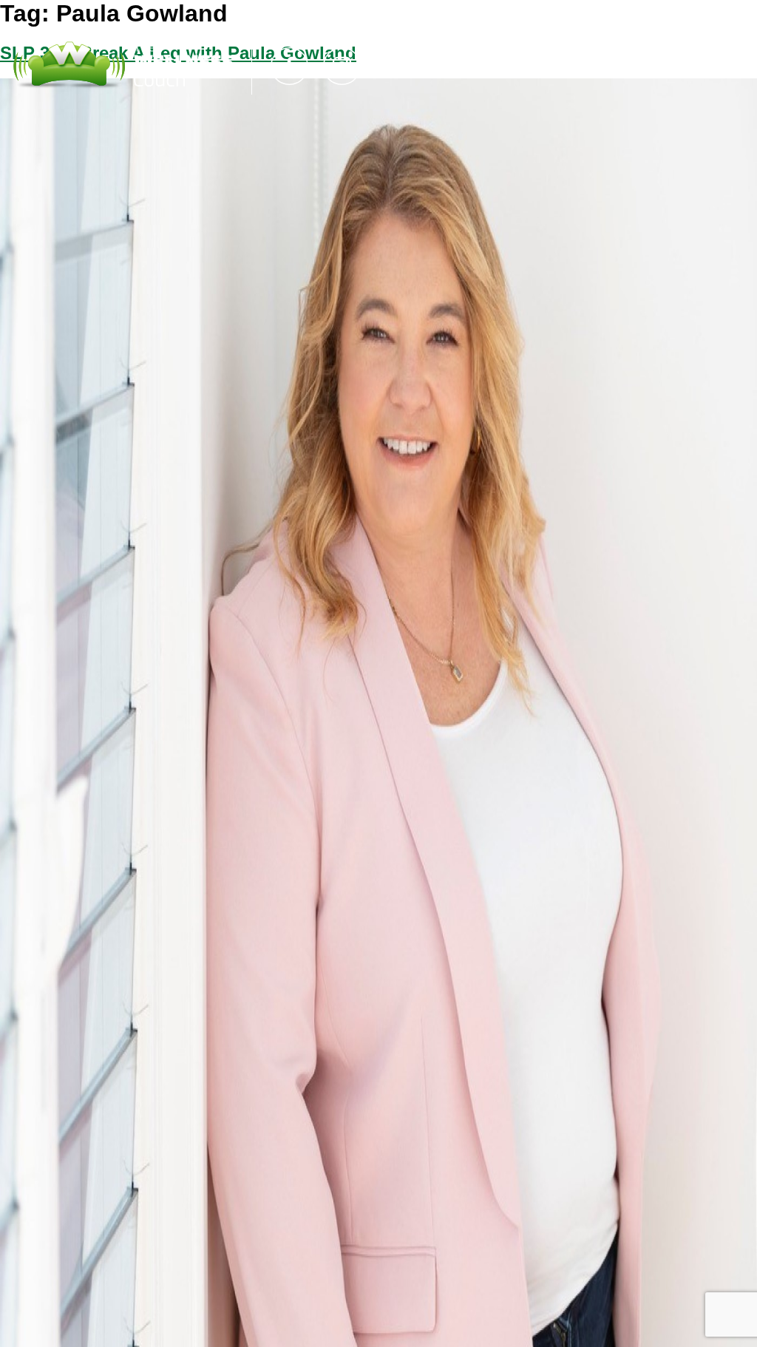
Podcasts (437, 65)
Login (590, 65)
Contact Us (520, 65)
